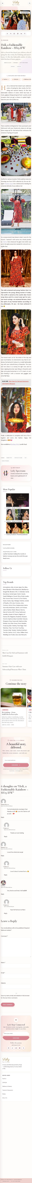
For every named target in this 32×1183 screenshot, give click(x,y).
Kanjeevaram (20, 605)
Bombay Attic (15, 444)
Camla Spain (13, 594)
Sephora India (12, 619)
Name (3, 962)
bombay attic (9, 457)
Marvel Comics (7, 612)
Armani (16, 587)
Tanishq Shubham (22, 630)
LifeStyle (19, 66)
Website (3, 983)
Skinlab (5, 623)
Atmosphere (6, 587)
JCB (10, 603)
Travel (3, 1119)
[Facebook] (7, 33)
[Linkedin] (21, 33)
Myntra (22, 610)
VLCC (14, 632)
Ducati (15, 596)
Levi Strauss (23, 607)
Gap (12, 601)
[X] (10, 33)
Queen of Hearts (13, 614)
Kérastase (12, 607)
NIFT (13, 612)
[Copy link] (24, 33)
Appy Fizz (21, 587)
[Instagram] (8, 1048)
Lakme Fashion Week (9, 610)
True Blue (21, 628)
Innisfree (22, 601)
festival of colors (18, 457)
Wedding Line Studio (9, 635)
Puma (17, 612)
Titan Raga (20, 626)
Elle (4, 598)
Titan (10, 628)
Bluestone (18, 589)
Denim (19, 594)
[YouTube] (19, 1048)
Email (3, 973)
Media (4, 1094)
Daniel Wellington (8, 596)
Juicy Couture (16, 603)
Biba (26, 587)
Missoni (18, 610)
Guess (5, 601)
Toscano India (7, 630)
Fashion (5, 40)
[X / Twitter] (23, 1048)
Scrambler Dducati (21, 619)
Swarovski (15, 621)
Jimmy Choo (12, 605)
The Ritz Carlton (7, 632)
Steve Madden (22, 623)
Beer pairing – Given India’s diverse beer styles (10, 713)
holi (26, 457)
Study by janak (7, 626)
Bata (4, 589)
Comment (4, 936)
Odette (5, 242)
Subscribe (15, 765)
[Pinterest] (17, 33)
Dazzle (23, 594)
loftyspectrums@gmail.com (10, 1166)
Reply (2, 817)
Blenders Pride (10, 589)
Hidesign (16, 601)
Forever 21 (16, 598)
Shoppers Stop (7, 621)
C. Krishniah (21, 592)
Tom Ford (15, 628)
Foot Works (23, 598)
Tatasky (14, 630)
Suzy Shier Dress (12, 623)
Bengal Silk (6, 592)
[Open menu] (2, 3)
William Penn (24, 632)
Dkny (19, 596)
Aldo (12, 587)
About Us (4, 1098)
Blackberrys (25, 589)
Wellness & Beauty (7, 1086)
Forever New (9, 598)
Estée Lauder (25, 596)
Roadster (18, 616)
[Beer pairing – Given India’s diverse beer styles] (13, 697)
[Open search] (29, 3)
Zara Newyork (22, 635)
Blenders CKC (14, 592)
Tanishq (14, 626)
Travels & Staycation (7, 1090)
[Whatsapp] (14, 33)
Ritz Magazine (11, 616)
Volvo (18, 632)
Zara (16, 635)
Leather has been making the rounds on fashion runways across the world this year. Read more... (15, 556)
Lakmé (17, 607)
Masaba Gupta (9, 184)
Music (3, 1125)
